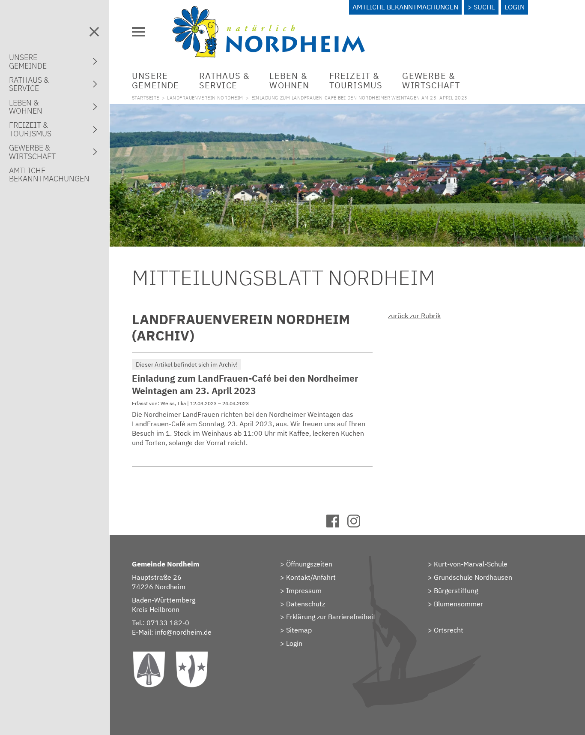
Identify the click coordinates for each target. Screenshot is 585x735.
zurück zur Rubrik (414, 315)
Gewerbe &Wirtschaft (431, 80)
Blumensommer (458, 603)
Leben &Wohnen (289, 80)
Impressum (304, 590)
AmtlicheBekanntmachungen (49, 175)
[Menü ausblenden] (94, 31)
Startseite (145, 98)
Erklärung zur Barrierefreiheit (331, 616)
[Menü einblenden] (138, 31)
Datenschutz (305, 603)
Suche (484, 7)
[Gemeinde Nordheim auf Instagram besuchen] (357, 525)
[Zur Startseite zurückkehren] (268, 10)
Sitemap (299, 630)
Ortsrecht (448, 630)
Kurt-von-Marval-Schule (470, 564)
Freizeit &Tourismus (356, 80)
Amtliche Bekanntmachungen (405, 7)
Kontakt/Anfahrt (311, 577)
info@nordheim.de (183, 632)
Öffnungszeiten (309, 564)
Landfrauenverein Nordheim (205, 98)
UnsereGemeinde (155, 80)
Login (514, 7)
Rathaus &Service (224, 80)
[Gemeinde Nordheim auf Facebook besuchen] (336, 525)
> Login (291, 643)
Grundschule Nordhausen (473, 577)
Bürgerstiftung (456, 590)
